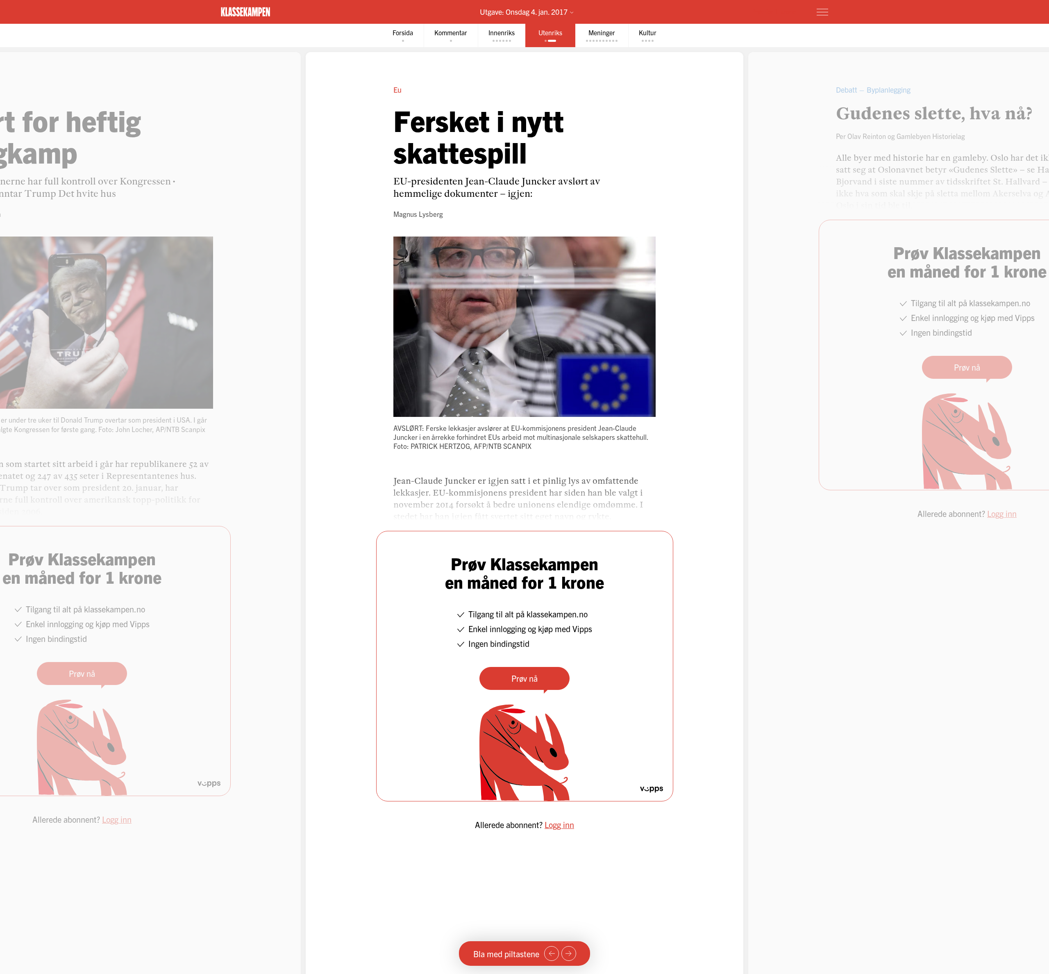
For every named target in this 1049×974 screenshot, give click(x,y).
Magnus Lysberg (418, 213)
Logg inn (559, 824)
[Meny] (822, 12)
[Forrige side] (551, 953)
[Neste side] (568, 953)
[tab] (403, 35)
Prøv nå (524, 678)
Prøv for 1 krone (773, 11)
